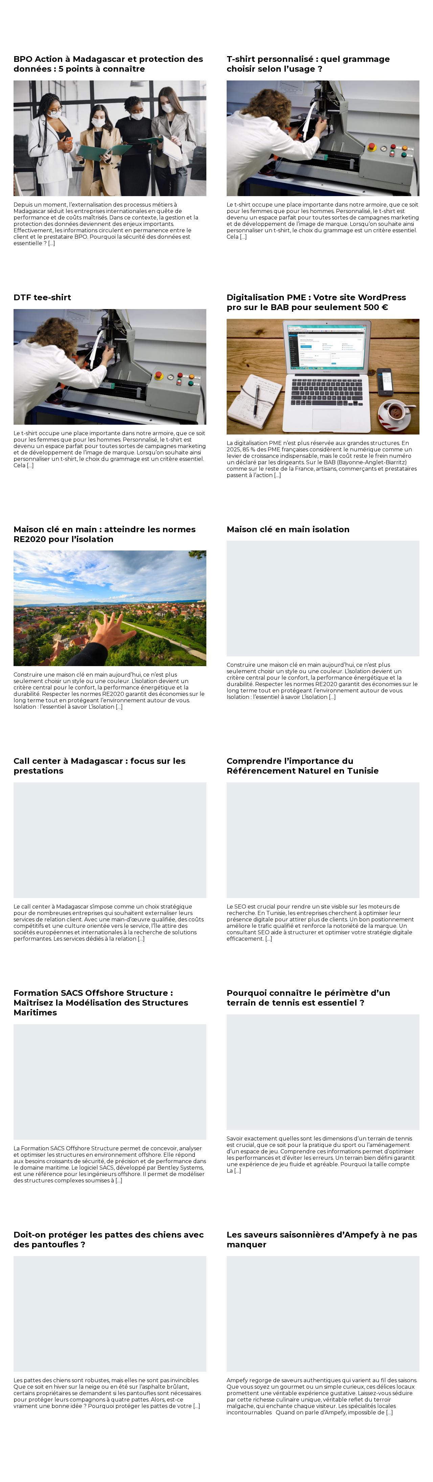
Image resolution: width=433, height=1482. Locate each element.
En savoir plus (181, 258)
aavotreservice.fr (49, 17)
